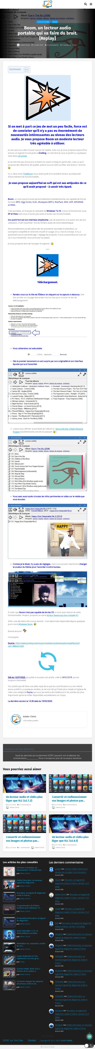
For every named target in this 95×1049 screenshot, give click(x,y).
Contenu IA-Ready (48, 1047)
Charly (22, 961)
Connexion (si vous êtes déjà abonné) (19, 749)
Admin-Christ (25, 45)
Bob (57, 923)
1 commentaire (24, 848)
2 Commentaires (25, 805)
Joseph (58, 869)
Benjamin (59, 934)
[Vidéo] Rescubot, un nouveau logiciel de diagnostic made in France (71, 959)
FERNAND (59, 956)
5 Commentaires (53, 45)
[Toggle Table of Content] (25, 69)
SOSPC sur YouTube (13, 1040)
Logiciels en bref (43, 22)
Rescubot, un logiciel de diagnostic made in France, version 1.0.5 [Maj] (72, 883)
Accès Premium (12, 779)
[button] (89, 1046)
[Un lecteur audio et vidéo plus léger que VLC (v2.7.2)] (24, 783)
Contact (32, 1040)
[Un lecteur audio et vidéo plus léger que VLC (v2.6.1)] (70, 823)
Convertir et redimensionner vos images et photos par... (69, 798)
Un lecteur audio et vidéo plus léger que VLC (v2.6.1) (70, 838)
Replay (55, 22)
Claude (58, 880)
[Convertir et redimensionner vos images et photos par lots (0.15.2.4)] (24, 823)
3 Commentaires (71, 845)
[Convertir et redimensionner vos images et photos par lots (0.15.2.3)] (70, 783)
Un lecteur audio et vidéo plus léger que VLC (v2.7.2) (24, 798)
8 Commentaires (71, 805)
